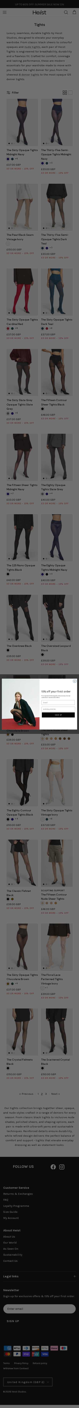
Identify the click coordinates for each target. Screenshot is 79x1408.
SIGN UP (58, 715)
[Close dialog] (74, 681)
